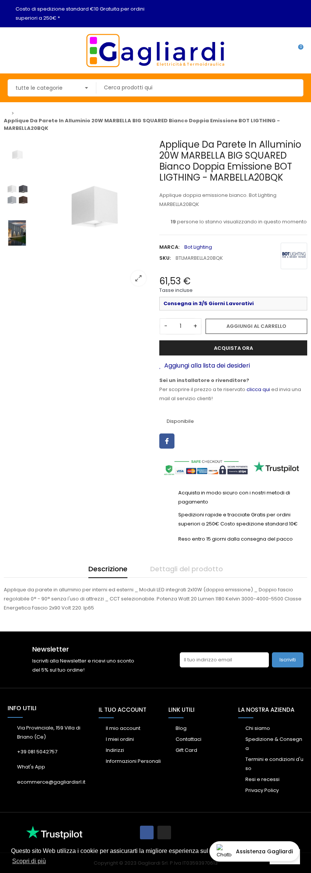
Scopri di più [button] (29, 861)
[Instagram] (164, 832)
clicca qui (258, 389)
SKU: (165, 258)
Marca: (169, 247)
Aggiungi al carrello (256, 326)
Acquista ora (233, 348)
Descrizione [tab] (107, 569)
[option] (93, 215)
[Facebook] (147, 832)
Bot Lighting (198, 247)
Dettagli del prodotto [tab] (186, 569)
